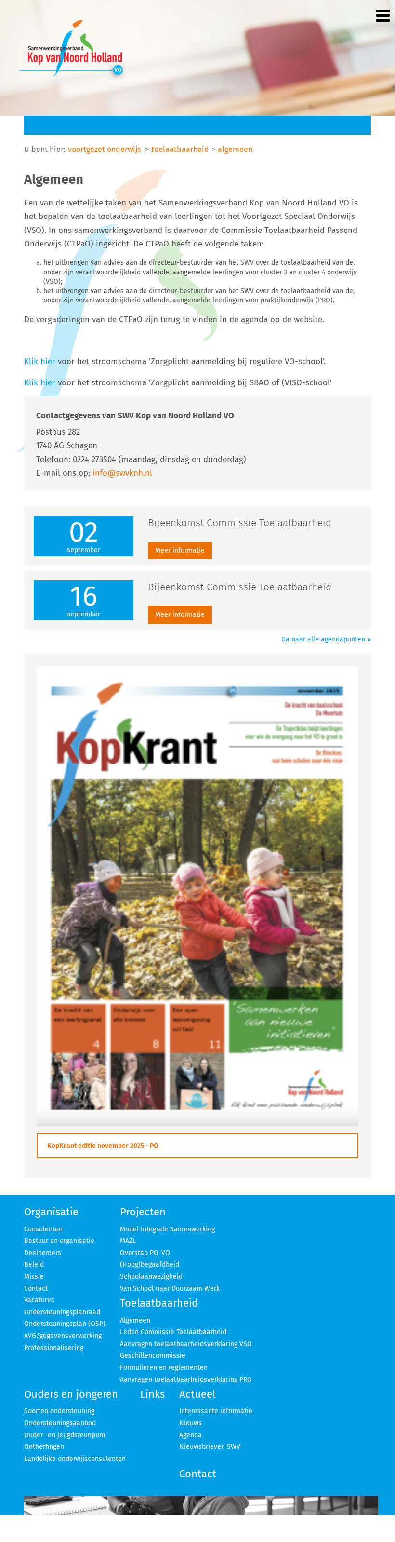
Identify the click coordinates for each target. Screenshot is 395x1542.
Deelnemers (42, 1253)
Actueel (197, 1394)
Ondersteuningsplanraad (62, 1312)
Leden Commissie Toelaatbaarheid (173, 1332)
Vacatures (39, 1300)
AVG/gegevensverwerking (63, 1336)
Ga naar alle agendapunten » (326, 639)
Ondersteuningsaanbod (60, 1423)
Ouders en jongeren (71, 1394)
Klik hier (39, 361)
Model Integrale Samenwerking (167, 1229)
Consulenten (43, 1229)
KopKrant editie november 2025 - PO (102, 1146)
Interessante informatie (215, 1411)
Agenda (190, 1435)
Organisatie (51, 1211)
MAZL (128, 1241)
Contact (36, 1288)
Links (152, 1394)
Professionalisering (53, 1348)
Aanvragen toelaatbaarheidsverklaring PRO (186, 1380)
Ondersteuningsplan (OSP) (64, 1324)
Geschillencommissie (152, 1355)
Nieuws (190, 1423)
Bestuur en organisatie (59, 1241)
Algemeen (135, 1320)
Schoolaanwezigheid (151, 1276)
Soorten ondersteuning (59, 1411)
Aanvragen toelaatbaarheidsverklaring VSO (186, 1344)
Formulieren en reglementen (164, 1368)
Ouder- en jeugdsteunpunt (64, 1435)
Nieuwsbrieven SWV (209, 1447)
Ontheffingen (44, 1447)
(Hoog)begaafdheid (149, 1264)
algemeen (235, 149)
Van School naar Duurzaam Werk (170, 1288)
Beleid (34, 1264)
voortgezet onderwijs (104, 149)
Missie (34, 1276)
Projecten (143, 1211)
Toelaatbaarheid (159, 1303)
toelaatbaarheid (180, 149)
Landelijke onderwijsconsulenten (75, 1459)
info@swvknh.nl (122, 473)
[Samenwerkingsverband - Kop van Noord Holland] (72, 49)
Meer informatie (180, 550)
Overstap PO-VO (145, 1253)
